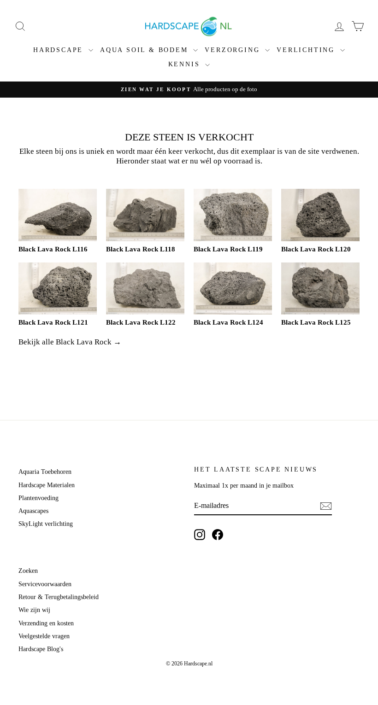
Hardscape (59, 50)
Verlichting (307, 50)
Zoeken (28, 570)
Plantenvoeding (38, 498)
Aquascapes (33, 510)
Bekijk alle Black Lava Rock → (69, 342)
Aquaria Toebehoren (44, 471)
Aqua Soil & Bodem (145, 50)
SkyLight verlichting (45, 523)
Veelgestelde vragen (44, 636)
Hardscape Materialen (46, 485)
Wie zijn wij (34, 609)
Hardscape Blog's (40, 649)
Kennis (185, 64)
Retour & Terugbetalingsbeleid (58, 597)
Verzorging (234, 50)
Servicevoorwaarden (44, 584)
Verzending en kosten (46, 623)
